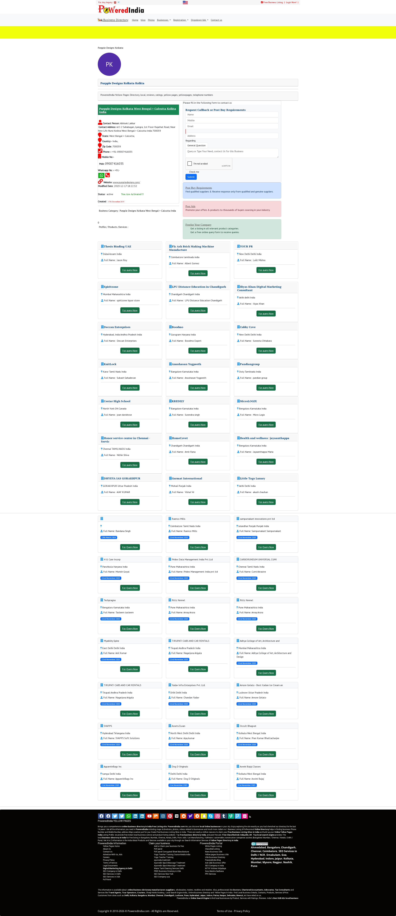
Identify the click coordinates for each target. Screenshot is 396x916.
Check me (194, 171)
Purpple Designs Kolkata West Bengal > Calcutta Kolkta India (137, 110)
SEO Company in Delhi (112, 871)
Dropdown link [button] (199, 19)
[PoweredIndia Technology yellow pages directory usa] (244, 816)
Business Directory (115, 20)
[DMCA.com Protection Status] (259, 843)
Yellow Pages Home (111, 846)
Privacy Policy (108, 860)
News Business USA (213, 852)
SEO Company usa (162, 877)
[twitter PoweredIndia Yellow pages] (115, 816)
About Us (107, 849)
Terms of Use (224, 911)
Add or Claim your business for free (169, 846)
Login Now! (291, 2)
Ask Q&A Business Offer (215, 863)
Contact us (216, 19)
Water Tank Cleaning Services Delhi (169, 868)
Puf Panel (107, 879)
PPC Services (210, 874)
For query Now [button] (130, 270)
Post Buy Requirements (198, 187)
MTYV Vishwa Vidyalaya (215, 868)
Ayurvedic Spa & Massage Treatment (169, 863)
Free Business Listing (273, 2)
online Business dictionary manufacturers (151, 890)
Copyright (103, 911)
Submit (191, 176)
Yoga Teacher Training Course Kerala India (172, 854)
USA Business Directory (215, 857)
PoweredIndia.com (138, 911)
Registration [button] (180, 19)
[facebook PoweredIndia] (101, 816)
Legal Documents (110, 866)
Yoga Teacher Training (163, 857)
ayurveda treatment (162, 860)
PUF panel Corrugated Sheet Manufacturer (171, 852)
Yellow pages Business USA (217, 854)
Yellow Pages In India (223, 893)
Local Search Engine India (176, 893)
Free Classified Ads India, (237, 835)
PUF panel (158, 849)
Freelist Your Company (198, 224)
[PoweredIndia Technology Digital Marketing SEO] (250, 816)
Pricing (151, 19)
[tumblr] (224, 816)
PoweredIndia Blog (213, 860)
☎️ (115, 2)
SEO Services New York (163, 874)
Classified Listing (212, 849)
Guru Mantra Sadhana (214, 871)
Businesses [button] (163, 19)
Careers (106, 857)
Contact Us (107, 852)
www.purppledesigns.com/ (126, 182)
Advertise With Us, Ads (112, 854)
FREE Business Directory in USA (167, 871)
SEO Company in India (214, 866)
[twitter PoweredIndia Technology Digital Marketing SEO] (121, 816)
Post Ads (190, 206)
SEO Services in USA (111, 877)
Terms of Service (110, 863)
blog (143, 19)
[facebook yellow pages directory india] (108, 816)
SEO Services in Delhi (112, 874)
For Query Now (130, 547)
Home (135, 19)
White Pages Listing (213, 846)
